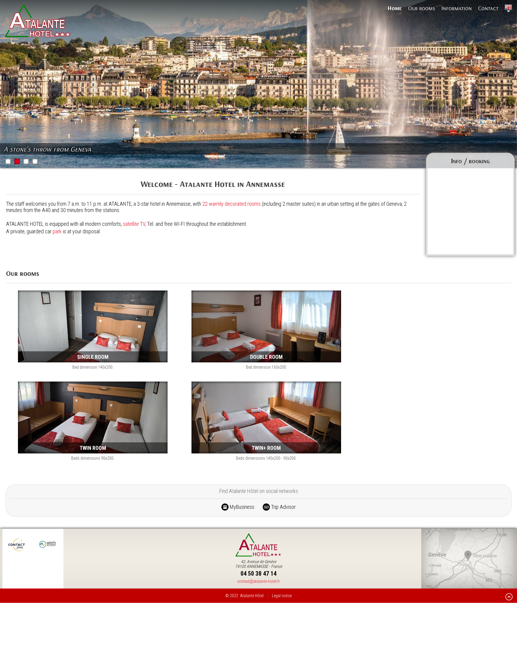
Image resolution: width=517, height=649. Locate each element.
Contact (488, 8)
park (57, 231)
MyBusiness (241, 507)
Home (394, 8)
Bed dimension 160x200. (384, 362)
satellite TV (134, 224)
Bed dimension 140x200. (132, 362)
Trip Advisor (283, 507)
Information (456, 8)
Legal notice (282, 595)
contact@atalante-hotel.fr (258, 581)
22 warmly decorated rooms (231, 204)
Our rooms (421, 8)
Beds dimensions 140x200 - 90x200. (385, 453)
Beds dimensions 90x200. (132, 453)
